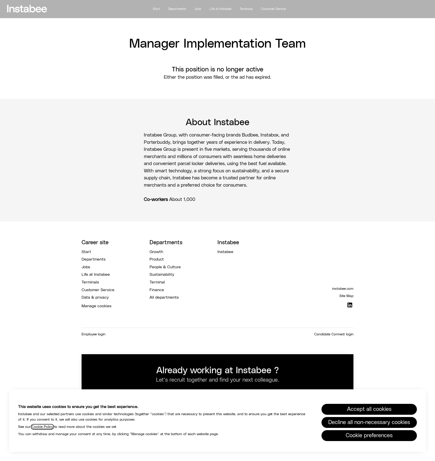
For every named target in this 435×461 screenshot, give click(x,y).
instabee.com (342, 288)
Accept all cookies (369, 409)
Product (157, 259)
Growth (156, 252)
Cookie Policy (42, 427)
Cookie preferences (369, 435)
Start (156, 9)
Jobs (197, 9)
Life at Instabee (220, 9)
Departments (177, 9)
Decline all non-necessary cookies (369, 422)
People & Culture (165, 267)
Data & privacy (95, 297)
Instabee (225, 252)
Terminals (246, 9)
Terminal (157, 282)
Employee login (93, 334)
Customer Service (273, 9)
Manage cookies (96, 306)
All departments (164, 297)
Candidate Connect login (333, 334)
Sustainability (162, 275)
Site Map (346, 296)
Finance (157, 290)
